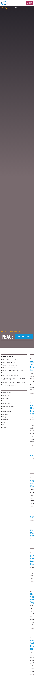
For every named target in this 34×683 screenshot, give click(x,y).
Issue (4, 409)
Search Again (25, 336)
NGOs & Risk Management (10, 375)
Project (5, 417)
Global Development (9, 367)
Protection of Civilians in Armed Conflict (14, 382)
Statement (6, 425)
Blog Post (6, 395)
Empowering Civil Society (10, 365)
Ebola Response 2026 (9, 362)
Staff (4, 422)
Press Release (7, 411)
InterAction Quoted (8, 406)
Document (6, 398)
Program (5, 414)
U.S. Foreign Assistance (9, 385)
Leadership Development (10, 373)
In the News (6, 403)
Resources (6, 419)
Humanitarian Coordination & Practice (13, 370)
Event (4, 401)
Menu (30, 3)
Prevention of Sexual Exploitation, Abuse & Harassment (14, 379)
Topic (4, 427)
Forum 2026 (13, 8)
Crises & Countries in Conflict (11, 359)
